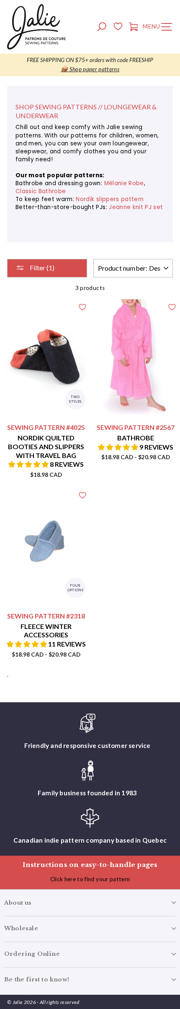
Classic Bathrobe (40, 191)
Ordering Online (32, 953)
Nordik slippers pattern (110, 199)
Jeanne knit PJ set (136, 207)
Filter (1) (41, 268)
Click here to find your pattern (90, 879)
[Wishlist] (118, 27)
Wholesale (21, 928)
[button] (29, 464)
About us (18, 902)
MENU (159, 28)
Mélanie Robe (124, 183)
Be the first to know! (36, 979)
